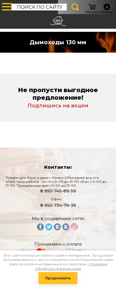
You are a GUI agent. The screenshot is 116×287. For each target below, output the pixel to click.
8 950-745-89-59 (58, 190)
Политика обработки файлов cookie (71, 266)
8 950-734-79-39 (58, 205)
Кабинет (107, 12)
